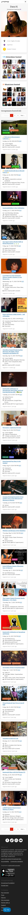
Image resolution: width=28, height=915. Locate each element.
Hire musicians (5, 900)
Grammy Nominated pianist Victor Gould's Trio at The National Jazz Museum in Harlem (13, 498)
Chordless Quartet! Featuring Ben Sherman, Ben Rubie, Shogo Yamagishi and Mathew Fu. (13, 351)
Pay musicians (5, 892)
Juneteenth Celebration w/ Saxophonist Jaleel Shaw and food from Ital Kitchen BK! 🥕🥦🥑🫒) (13, 390)
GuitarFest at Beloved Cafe (10, 738)
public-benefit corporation (14, 865)
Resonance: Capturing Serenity (12, 427)
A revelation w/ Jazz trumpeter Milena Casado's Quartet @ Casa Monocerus (12, 277)
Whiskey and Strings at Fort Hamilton (14, 530)
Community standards (16, 861)
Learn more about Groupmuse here (11, 859)
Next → (23, 115)
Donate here (4, 885)
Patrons (3, 897)
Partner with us (5, 902)
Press (2, 895)
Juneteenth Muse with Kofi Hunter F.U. (14, 772)
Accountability (5, 861)
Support (3, 905)
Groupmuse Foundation (7, 883)
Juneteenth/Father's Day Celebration (13, 208)
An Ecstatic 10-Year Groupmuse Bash (13, 667)
